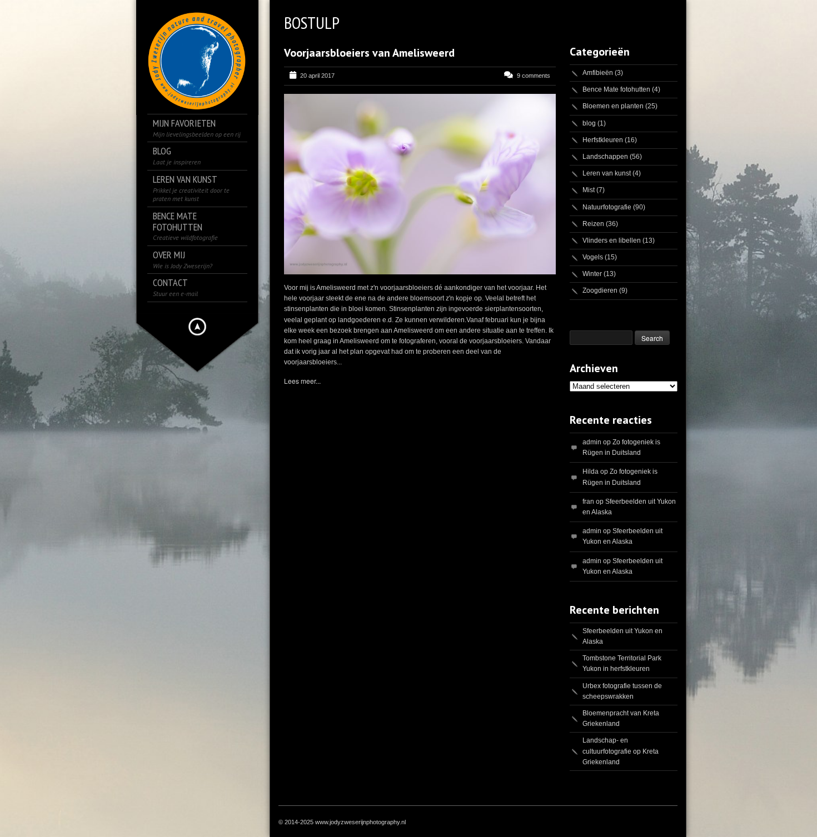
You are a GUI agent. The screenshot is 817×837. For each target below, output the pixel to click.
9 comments (533, 75)
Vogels (592, 257)
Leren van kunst (606, 173)
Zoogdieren (599, 290)
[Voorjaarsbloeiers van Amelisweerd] (420, 184)
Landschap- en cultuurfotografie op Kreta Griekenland (620, 750)
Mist (588, 190)
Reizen (593, 224)
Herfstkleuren (602, 140)
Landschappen (605, 157)
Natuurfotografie (606, 207)
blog (589, 123)
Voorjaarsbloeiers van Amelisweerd (369, 53)
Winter (592, 274)
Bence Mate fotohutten (616, 89)
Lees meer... (302, 380)
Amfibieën (597, 73)
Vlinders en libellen (611, 240)
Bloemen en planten (613, 106)
